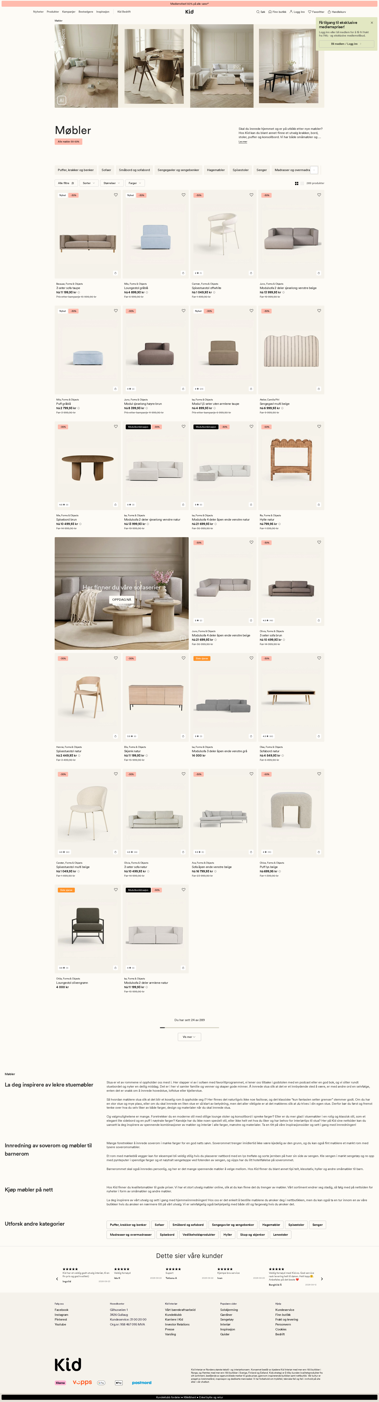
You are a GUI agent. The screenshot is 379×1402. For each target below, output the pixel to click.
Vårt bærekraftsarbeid (180, 1310)
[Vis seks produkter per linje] (302, 183)
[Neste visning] (314, 170)
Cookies (280, 1329)
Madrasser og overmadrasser (295, 170)
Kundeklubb (173, 1315)
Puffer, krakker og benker (76, 170)
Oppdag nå (121, 599)
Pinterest (61, 1319)
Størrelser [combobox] (110, 183)
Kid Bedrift (124, 11)
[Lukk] (372, 22)
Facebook (61, 1310)
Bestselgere (86, 11)
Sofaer (106, 170)
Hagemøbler (216, 170)
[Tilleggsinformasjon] (78, 293)
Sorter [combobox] (87, 183)
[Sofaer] (122, 604)
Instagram (61, 1315)
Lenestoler (280, 1234)
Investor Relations (177, 1324)
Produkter (53, 11)
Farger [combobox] (133, 183)
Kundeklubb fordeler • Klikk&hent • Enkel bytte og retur (189, 1397)
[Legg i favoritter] (116, 195)
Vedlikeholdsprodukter (199, 1234)
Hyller (227, 1234)
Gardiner (226, 1315)
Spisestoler (241, 170)
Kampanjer (68, 11)
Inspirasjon (102, 11)
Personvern (283, 1324)
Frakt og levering (286, 1319)
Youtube (60, 1324)
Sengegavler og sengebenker (178, 170)
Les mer (243, 141)
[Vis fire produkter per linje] (296, 183)
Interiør (225, 1324)
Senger (262, 170)
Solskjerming (229, 1310)
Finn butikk (282, 1315)
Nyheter (38, 11)
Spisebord (167, 1234)
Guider (225, 1334)
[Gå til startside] (189, 12)
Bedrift (280, 1334)
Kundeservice (284, 1310)
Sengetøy (227, 1319)
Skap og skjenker (252, 1234)
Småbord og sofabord (134, 170)
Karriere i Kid (174, 1319)
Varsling (170, 1334)
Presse (169, 1329)
